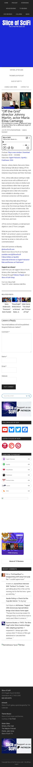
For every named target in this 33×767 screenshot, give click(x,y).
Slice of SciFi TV (7, 733)
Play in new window (15, 152)
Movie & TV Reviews (16, 561)
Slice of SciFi (16, 24)
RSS (11, 160)
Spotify (23, 158)
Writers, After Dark (8, 726)
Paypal (21, 275)
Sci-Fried (12, 719)
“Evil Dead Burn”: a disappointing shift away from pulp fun (18, 576)
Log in (16, 764)
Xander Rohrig (11, 598)
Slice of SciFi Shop (8, 277)
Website (4, 376)
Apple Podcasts (14, 158)
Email (4, 366)
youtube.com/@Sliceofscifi (11, 254)
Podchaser (5, 160)
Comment (5, 332)
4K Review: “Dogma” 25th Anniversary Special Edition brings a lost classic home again (18, 607)
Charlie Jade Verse (8, 731)
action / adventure (14, 284)
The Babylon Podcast (9, 728)
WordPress (27, 762)
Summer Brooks (15, 130)
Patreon (16, 275)
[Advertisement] (16, 47)
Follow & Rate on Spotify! (10, 257)
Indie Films (23, 284)
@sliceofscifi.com (8, 249)
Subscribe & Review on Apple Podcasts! (15, 260)
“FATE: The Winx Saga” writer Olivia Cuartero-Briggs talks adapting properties (18, 625)
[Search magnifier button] (29, 396)
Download (26, 152)
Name (4, 356)
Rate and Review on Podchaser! (13, 262)
